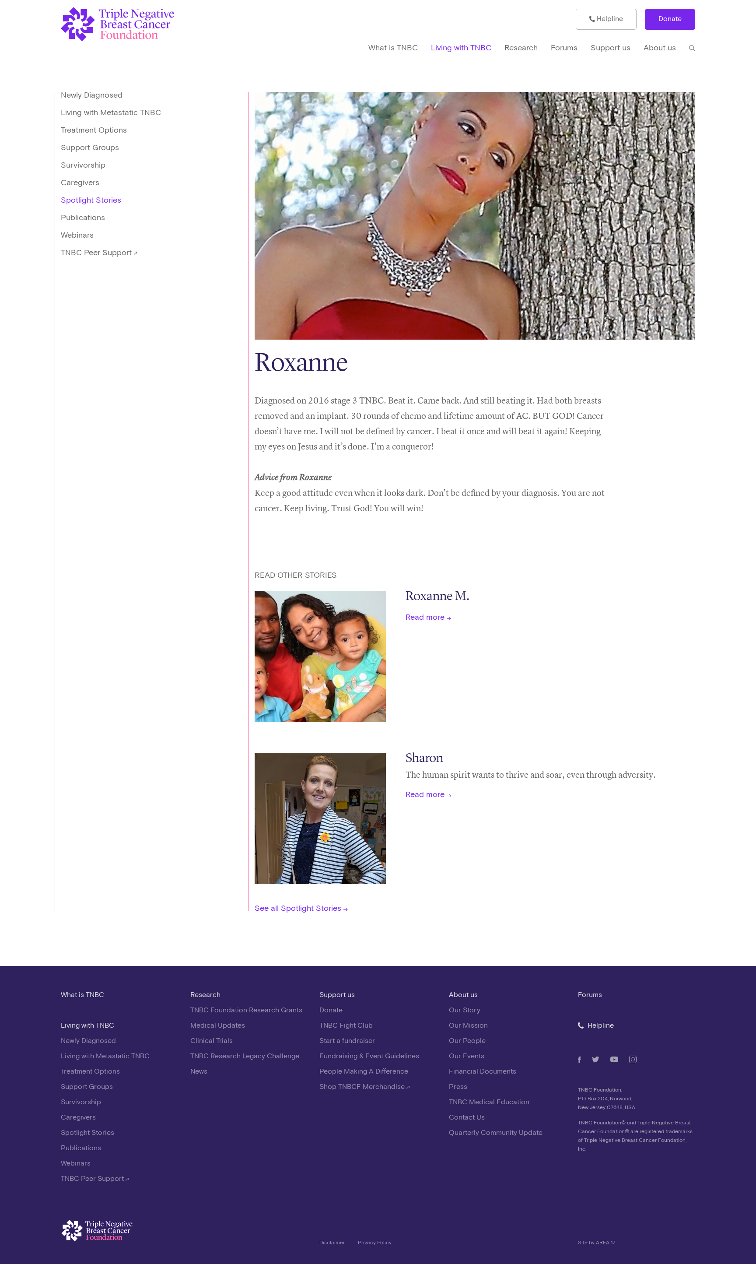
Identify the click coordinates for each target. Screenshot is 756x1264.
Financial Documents (482, 1071)
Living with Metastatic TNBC (111, 113)
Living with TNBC (87, 1025)
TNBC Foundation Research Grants (246, 1010)
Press (458, 1087)
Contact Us (467, 1117)
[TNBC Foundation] (141, 24)
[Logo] (184, 1233)
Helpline (609, 19)
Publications (83, 218)
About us (463, 995)
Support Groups (90, 148)
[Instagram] (633, 1059)
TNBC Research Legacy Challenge (244, 1056)
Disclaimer (332, 1242)
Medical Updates (217, 1025)
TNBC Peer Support (97, 253)
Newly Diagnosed (91, 95)
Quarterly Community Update (495, 1133)
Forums (590, 995)
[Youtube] (614, 1059)
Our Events (466, 1056)
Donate (670, 19)
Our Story (464, 1010)
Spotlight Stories (91, 200)
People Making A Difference (363, 1071)
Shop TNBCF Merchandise (362, 1087)
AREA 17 (605, 1242)
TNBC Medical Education (489, 1102)
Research (205, 995)
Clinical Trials (211, 1041)
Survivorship (83, 165)
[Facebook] (579, 1060)
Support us (337, 995)
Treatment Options (94, 130)
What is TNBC (82, 995)
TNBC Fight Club (346, 1025)
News (198, 1071)
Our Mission (468, 1025)
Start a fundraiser (347, 1041)
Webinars (77, 235)
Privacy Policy (375, 1242)
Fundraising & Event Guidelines (369, 1056)
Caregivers (80, 183)
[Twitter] (595, 1059)
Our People (467, 1041)
